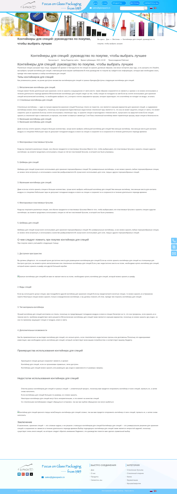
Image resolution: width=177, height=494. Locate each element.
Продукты (94, 477)
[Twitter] (31, 474)
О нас (93, 473)
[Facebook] (27, 474)
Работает (125, 60)
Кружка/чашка (132, 480)
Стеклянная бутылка (135, 470)
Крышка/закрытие (134, 483)
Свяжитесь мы (96, 480)
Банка (129, 477)
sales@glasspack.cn (101, 8)
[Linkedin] (19, 474)
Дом (92, 470)
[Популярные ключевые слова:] (145, 8)
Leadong (120, 491)
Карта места (129, 491)
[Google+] (23, 474)
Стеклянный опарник (135, 473)
